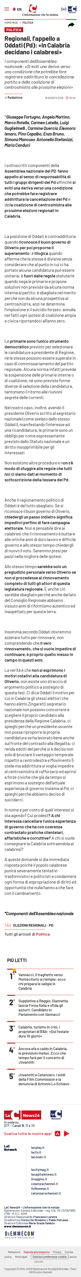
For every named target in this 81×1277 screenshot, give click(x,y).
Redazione (14, 1252)
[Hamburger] (6, 9)
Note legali (21, 1256)
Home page (11, 22)
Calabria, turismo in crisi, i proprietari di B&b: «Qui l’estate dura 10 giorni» (43, 1031)
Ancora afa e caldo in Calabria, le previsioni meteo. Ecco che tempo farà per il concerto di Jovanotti (43, 1055)
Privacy (57, 1252)
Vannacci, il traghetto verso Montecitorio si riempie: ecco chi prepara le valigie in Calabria (42, 981)
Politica (27, 22)
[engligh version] (14, 8)
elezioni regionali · (30, 925)
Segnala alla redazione (37, 1252)
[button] (71, 24)
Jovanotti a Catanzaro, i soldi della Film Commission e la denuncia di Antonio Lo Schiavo (43, 1079)
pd (51, 925)
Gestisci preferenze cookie (50, 1257)
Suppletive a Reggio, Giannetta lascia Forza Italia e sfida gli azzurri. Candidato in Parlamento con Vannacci (43, 1007)
